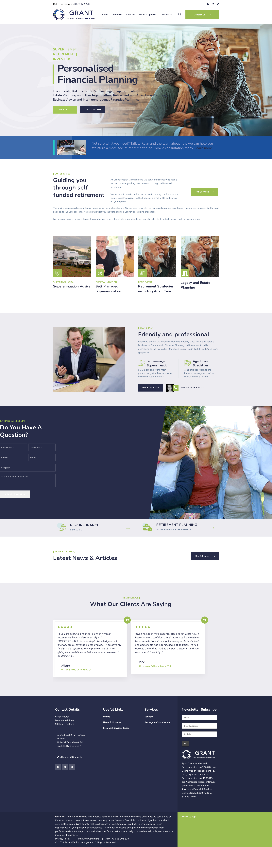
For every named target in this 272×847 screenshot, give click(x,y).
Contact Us (166, 14)
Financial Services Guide (116, 728)
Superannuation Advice (72, 286)
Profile (106, 716)
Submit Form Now (15, 494)
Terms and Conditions (89, 838)
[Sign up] (185, 743)
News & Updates (148, 14)
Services (130, 14)
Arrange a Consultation (157, 722)
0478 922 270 (82, 4)
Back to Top (189, 816)
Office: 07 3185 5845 (70, 756)
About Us (117, 14)
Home (105, 14)
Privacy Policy (64, 838)
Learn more (203, 148)
